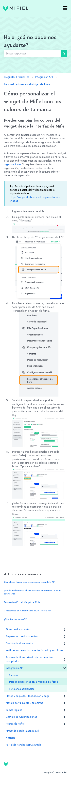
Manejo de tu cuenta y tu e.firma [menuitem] (24, 702)
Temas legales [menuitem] (14, 709)
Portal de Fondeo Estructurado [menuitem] (23, 744)
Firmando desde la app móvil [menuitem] (22, 730)
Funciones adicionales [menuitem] (21, 688)
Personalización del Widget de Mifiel (22, 602)
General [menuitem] (13, 675)
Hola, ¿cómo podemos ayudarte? (30, 41)
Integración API (44, 76)
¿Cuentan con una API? (15, 619)
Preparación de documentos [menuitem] (22, 636)
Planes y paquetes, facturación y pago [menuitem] (28, 695)
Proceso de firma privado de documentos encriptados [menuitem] (29, 659)
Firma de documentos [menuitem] (18, 629)
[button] (64, 629)
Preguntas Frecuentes (16, 76)
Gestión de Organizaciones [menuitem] (21, 716)
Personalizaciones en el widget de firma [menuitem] (33, 682)
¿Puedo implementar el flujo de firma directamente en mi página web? (32, 592)
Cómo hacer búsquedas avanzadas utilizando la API (29, 581)
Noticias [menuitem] (10, 737)
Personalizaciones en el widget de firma (27, 84)
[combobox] (32, 53)
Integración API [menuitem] (14, 668)
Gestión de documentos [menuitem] (20, 643)
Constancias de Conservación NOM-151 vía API (27, 610)
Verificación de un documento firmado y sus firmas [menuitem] (34, 650)
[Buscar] (64, 53)
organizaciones (12, 164)
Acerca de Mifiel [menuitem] (15, 723)
